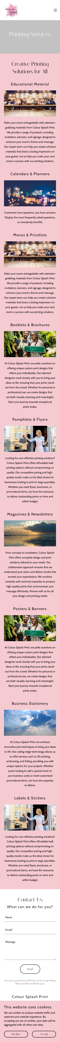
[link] (12, 10)
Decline (16, 1034)
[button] (55, 10)
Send (30, 969)
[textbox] (30, 917)
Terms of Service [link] (32, 983)
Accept (44, 1034)
